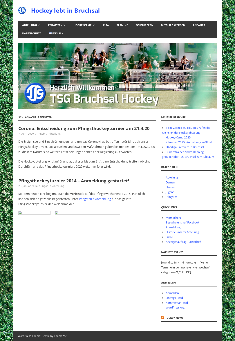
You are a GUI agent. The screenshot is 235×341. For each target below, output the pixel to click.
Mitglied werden (173, 25)
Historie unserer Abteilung (182, 232)
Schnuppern (144, 25)
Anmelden (172, 293)
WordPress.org (175, 307)
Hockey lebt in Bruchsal (65, 10)
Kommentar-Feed (177, 302)
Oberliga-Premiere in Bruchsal (185, 147)
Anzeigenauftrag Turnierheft (183, 241)
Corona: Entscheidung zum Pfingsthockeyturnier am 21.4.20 (84, 128)
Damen (170, 182)
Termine (122, 25)
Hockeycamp (83, 25)
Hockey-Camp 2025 (178, 137)
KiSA (106, 25)
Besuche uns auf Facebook (182, 222)
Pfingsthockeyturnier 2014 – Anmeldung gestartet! (73, 181)
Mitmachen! (173, 217)
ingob (41, 133)
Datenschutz (31, 33)
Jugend (170, 192)
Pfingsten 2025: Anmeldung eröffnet (189, 142)
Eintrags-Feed (174, 297)
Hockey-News (173, 318)
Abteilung (29, 25)
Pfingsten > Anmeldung (95, 199)
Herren (170, 187)
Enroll (169, 237)
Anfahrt (199, 25)
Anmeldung (173, 227)
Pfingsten (55, 25)
